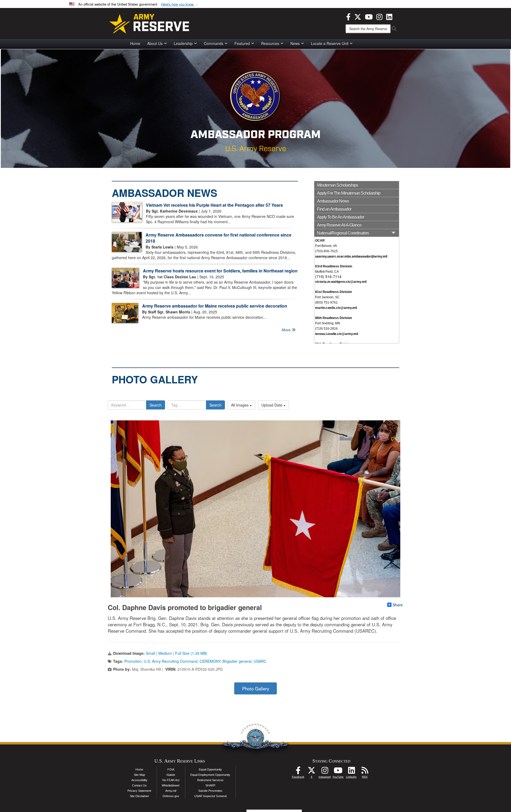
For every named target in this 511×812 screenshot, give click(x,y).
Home (135, 43)
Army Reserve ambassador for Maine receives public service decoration (214, 306)
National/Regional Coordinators (343, 233)
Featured (242, 43)
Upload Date (272, 405)
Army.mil (170, 790)
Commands (213, 43)
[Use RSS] (364, 772)
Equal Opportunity (210, 769)
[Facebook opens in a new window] (348, 16)
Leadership (183, 43)
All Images (240, 405)
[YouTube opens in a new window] (369, 16)
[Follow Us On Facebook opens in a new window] (298, 772)
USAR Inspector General (210, 796)
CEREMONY (210, 661)
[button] (180, 4)
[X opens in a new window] (357, 16)
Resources (270, 43)
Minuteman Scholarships (337, 185)
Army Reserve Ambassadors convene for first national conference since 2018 (218, 238)
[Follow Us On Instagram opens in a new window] (324, 772)
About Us (155, 43)
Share (398, 605)
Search (156, 405)
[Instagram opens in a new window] (379, 16)
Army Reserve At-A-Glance (339, 225)
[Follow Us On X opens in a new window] (311, 772)
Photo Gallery (255, 688)
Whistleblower (171, 785)
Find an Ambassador (334, 209)
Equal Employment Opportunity (210, 774)
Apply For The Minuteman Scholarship (348, 193)
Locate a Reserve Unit (329, 43)
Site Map (139, 774)
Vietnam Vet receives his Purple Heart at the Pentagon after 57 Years (214, 205)
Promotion (133, 661)
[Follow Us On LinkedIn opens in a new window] (351, 772)
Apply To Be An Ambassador (340, 217)
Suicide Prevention (210, 790)
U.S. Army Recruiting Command (170, 661)
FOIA (170, 769)
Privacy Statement (139, 790)
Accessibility (139, 780)
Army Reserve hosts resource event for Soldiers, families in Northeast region (220, 271)
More (287, 330)
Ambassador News (333, 201)
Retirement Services (210, 780)
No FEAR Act (170, 780)
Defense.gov (171, 796)
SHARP (210, 785)
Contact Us (139, 785)
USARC (260, 661)
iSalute (171, 774)
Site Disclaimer (139, 796)
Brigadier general (237, 661)
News (295, 43)
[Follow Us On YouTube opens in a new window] (338, 772)
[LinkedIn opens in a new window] (389, 16)
